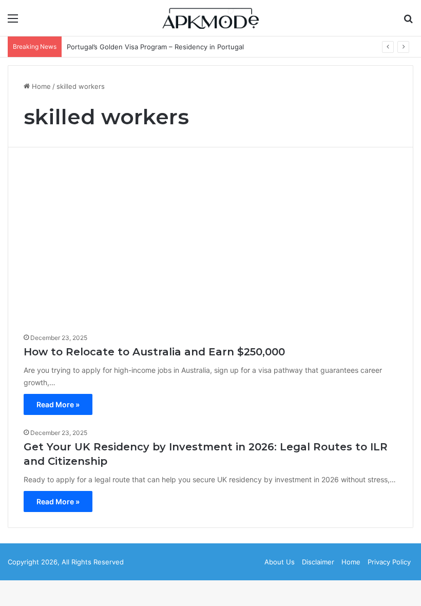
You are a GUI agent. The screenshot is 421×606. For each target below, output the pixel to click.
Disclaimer (318, 562)
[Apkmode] (210, 18)
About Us (279, 562)
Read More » (58, 404)
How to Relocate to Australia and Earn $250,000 (154, 352)
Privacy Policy (389, 562)
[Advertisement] (210, 244)
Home (40, 86)
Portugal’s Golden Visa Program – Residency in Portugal (155, 47)
